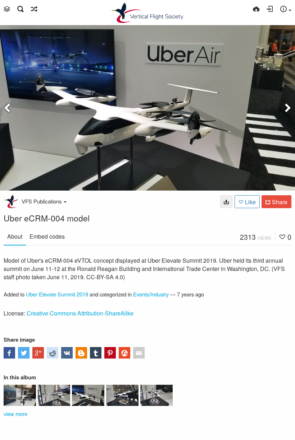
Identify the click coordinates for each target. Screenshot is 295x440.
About (14, 236)
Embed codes (47, 236)
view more (15, 413)
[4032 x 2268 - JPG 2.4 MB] (226, 201)
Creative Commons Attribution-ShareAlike (80, 313)
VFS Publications (42, 201)
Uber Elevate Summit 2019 (57, 294)
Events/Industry (151, 294)
